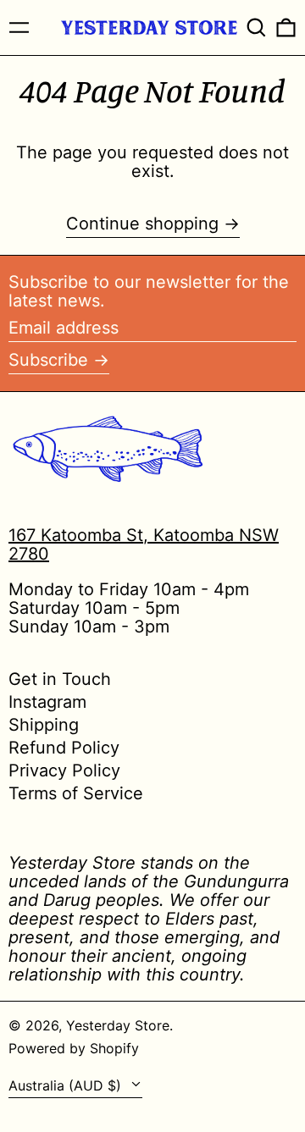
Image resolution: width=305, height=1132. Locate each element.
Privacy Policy (64, 770)
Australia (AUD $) (66, 1085)
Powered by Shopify (73, 1048)
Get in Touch (59, 679)
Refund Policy (63, 747)
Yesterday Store (117, 1025)
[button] (256, 27)
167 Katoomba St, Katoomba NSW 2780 (143, 544)
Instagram (47, 702)
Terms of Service (75, 793)
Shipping (43, 725)
